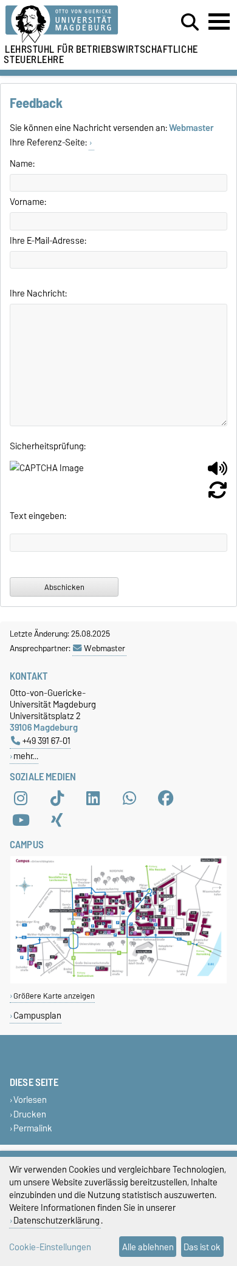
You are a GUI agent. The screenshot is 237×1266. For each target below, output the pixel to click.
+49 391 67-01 (46, 740)
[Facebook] (166, 798)
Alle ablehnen (148, 1246)
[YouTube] (21, 820)
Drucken (29, 1114)
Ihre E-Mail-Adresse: (48, 240)
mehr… (25, 755)
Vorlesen (30, 1100)
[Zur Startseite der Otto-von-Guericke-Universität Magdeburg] (73, 24)
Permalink (32, 1128)
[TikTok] (57, 798)
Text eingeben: (38, 516)
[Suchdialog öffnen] (190, 22)
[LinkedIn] (93, 798)
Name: (22, 163)
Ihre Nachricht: (38, 293)
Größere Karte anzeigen (54, 996)
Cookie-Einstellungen (50, 1246)
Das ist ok (202, 1246)
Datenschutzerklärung (56, 1220)
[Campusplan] (118, 980)
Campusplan (37, 1015)
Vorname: (28, 202)
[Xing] (57, 820)
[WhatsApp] (129, 798)
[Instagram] (21, 798)
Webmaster (104, 648)
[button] (217, 473)
